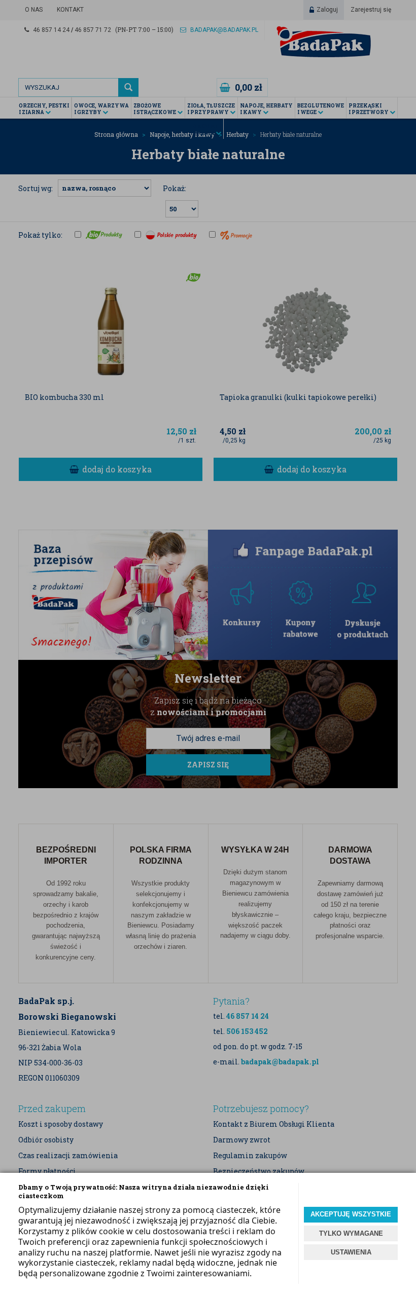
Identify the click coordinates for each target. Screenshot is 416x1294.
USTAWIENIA (351, 1252)
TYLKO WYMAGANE (351, 1233)
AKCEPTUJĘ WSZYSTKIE (350, 1214)
